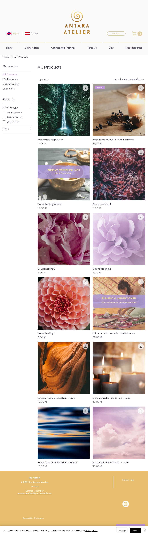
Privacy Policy (91, 530)
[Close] (144, 530)
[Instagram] (125, 504)
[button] (137, 33)
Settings (122, 530)
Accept (135, 530)
